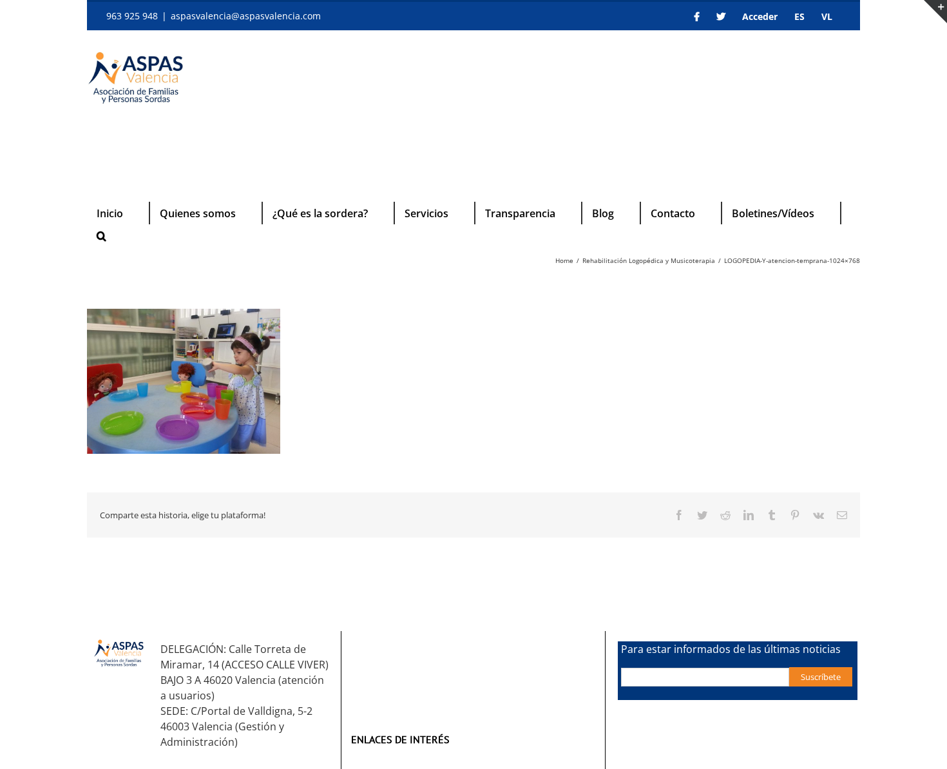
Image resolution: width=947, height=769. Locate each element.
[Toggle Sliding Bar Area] (935, 11)
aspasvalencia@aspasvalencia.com (246, 16)
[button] (101, 235)
